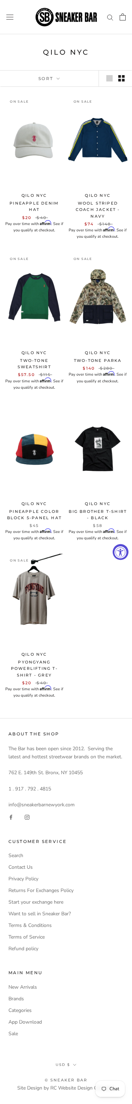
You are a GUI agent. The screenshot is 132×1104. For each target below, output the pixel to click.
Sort (46, 78)
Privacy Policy (23, 878)
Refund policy (23, 948)
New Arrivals (22, 987)
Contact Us (20, 867)
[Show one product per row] (109, 78)
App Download (25, 1022)
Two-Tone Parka (98, 360)
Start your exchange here (35, 902)
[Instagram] (27, 817)
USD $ (63, 1064)
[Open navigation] (9, 17)
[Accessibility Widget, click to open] (120, 552)
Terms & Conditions (30, 925)
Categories (20, 1010)
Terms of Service (26, 937)
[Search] (110, 17)
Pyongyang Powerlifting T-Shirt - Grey (34, 668)
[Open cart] (123, 16)
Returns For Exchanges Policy (41, 890)
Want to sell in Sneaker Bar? (39, 913)
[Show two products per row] (121, 78)
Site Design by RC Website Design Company (66, 1088)
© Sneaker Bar (66, 1080)
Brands (16, 998)
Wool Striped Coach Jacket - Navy (98, 209)
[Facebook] (10, 817)
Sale (13, 1033)
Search (15, 855)
